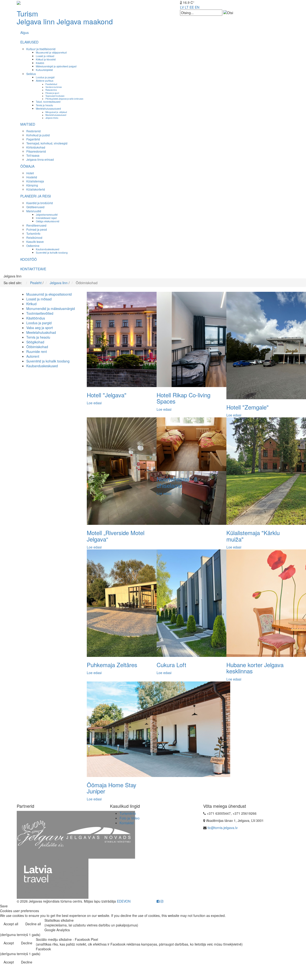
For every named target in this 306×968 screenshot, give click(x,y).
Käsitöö (40, 63)
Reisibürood (34, 237)
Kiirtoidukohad (35, 147)
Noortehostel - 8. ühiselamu (178, 482)
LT (187, 7)
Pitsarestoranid (36, 151)
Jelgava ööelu (51, 117)
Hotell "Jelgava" (106, 395)
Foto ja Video (130, 818)
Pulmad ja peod (36, 229)
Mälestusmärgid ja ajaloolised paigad (56, 66)
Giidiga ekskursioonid (47, 221)
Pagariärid (33, 139)
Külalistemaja (35, 181)
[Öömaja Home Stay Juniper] (158, 728)
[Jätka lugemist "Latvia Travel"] (52, 878)
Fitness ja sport (52, 92)
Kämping (32, 185)
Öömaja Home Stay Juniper (111, 788)
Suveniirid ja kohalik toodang (52, 252)
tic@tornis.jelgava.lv (223, 827)
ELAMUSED (29, 42)
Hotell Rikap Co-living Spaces (183, 398)
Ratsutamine (51, 89)
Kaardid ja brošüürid (39, 203)
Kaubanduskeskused (47, 249)
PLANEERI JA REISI (35, 196)
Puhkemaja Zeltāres (112, 664)
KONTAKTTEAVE (33, 268)
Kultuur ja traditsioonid (40, 49)
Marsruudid (33, 211)
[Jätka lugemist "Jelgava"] (52, 834)
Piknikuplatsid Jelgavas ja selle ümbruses (64, 98)
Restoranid (33, 131)
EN (197, 7)
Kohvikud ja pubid (38, 135)
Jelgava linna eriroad (40, 159)
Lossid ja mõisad (45, 56)
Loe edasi (94, 402)
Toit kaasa (32, 155)
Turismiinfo (33, 233)
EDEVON (124, 901)
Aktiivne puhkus (44, 80)
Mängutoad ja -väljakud (56, 112)
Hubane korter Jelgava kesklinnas (255, 667)
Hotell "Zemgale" (247, 407)
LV (182, 7)
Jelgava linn (36, 21)
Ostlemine (32, 246)
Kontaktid (127, 822)
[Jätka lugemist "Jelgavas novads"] (99, 834)
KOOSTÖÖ (28, 259)
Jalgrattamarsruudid (47, 214)
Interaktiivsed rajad (46, 218)
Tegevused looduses (54, 95)
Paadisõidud (51, 84)
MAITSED (27, 124)
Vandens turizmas (53, 86)
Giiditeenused (35, 207)
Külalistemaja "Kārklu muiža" (253, 535)
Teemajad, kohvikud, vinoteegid (46, 143)
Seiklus (31, 74)
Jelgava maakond (85, 21)
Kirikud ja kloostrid (46, 59)
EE (192, 7)
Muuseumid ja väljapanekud (51, 52)
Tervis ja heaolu (44, 105)
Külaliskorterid (35, 189)
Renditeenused (36, 225)
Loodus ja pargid (45, 77)
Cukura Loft (171, 664)
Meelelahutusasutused (48, 108)
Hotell (30, 173)
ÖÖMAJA (27, 166)
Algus (24, 32)
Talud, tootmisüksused (48, 101)
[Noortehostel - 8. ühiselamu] (192, 443)
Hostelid (31, 177)
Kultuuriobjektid (44, 70)
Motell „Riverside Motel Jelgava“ (115, 535)
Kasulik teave (35, 241)
